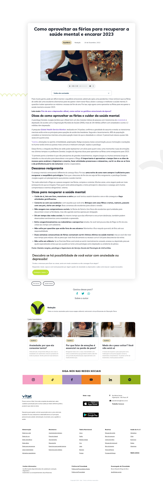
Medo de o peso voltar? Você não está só (117, 346)
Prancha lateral (53, 436)
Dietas (132, 443)
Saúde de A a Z (135, 429)
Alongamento (53, 439)
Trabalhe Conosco (118, 404)
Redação (78, 42)
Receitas (108, 429)
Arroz (81, 433)
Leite (80, 446)
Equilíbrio (66, 42)
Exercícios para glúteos (55, 450)
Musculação (52, 443)
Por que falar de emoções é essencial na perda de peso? (81, 346)
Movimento (53, 429)
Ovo (80, 443)
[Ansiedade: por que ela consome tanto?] (45, 336)
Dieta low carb (26, 433)
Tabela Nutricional (85, 429)
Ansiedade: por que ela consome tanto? (41, 346)
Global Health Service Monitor (53, 129)
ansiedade (121, 120)
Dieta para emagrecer (28, 446)
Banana (81, 450)
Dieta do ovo (26, 436)
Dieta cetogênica (27, 439)
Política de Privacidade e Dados (81, 469)
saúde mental (49, 283)
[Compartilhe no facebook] (77, 293)
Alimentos (133, 433)
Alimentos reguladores (28, 453)
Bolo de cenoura (110, 436)
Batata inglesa (83, 439)
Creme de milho (109, 439)
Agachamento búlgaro (55, 433)
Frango (81, 453)
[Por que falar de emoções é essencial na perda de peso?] (81, 336)
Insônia (35, 142)
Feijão (81, 436)
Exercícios (133, 439)
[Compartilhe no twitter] (83, 293)
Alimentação (26, 429)
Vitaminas (133, 446)
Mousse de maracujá (111, 443)
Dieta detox (25, 443)
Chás (131, 436)
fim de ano (36, 283)
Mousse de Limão (110, 433)
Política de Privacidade (78, 472)
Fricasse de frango (110, 453)
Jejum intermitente (27, 450)
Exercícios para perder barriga (57, 446)
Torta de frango (109, 450)
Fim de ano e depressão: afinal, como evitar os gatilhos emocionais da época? (76, 111)
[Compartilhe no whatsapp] (89, 293)
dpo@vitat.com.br (116, 472)
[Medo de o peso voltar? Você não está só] (118, 336)
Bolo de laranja (109, 446)
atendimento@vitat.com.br (120, 401)
